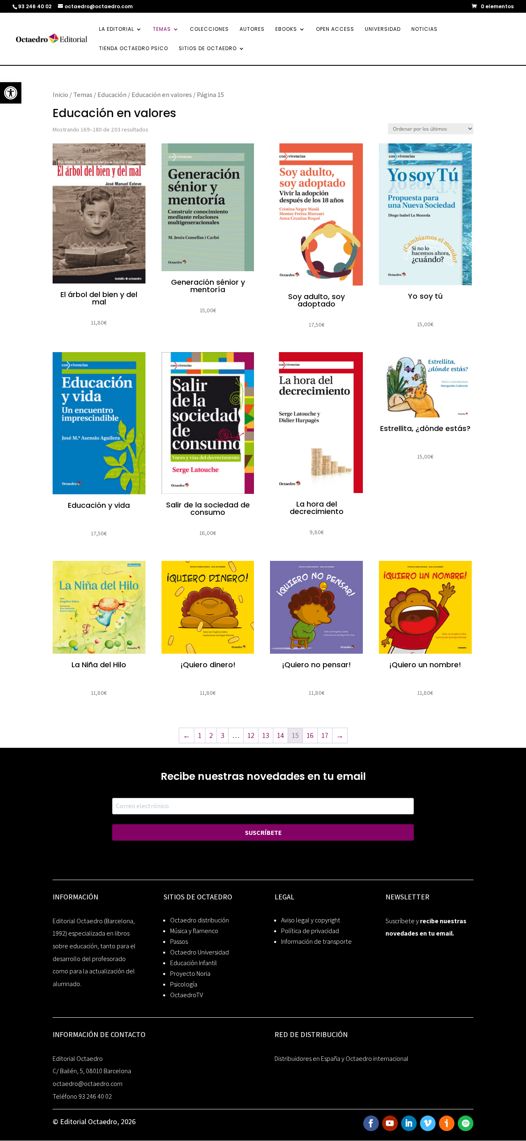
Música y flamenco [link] (194, 931)
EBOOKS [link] (286, 29)
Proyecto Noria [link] (190, 973)
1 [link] (199, 735)
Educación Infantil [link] (193, 963)
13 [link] (265, 735)
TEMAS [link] (162, 29)
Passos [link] (179, 941)
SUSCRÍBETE (263, 832)
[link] (10, 93)
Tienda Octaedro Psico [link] (133, 49)
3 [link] (222, 735)
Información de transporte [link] (316, 941)
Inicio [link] (60, 94)
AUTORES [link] (252, 29)
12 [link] (250, 735)
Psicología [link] (183, 984)
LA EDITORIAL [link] (116, 29)
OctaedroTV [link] (186, 995)
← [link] (186, 735)
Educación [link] (112, 94)
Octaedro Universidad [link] (199, 952)
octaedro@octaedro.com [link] (87, 1083)
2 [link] (211, 735)
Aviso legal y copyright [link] (310, 920)
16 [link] (310, 735)
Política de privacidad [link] (310, 931)
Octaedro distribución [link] (199, 920)
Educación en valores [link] (162, 94)
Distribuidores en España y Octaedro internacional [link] (341, 1058)
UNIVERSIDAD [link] (383, 29)
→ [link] (340, 735)
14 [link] (280, 735)
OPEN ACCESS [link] (335, 29)
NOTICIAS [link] (424, 29)
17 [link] (324, 735)
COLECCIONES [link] (209, 29)
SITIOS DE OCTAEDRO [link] (208, 49)
